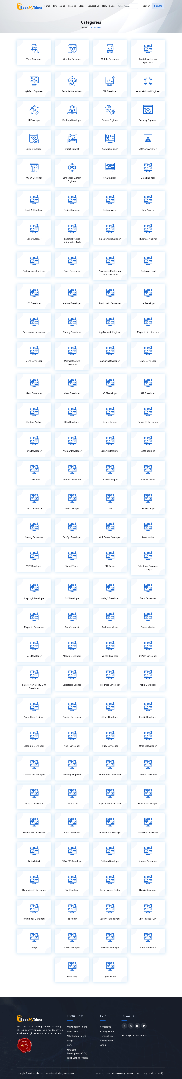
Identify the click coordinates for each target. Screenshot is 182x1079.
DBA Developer (72, 422)
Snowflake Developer (34, 774)
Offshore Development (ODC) (77, 1051)
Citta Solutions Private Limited (43, 1073)
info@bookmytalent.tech (137, 1035)
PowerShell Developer (34, 918)
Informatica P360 (148, 918)
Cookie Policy (106, 1040)
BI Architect (34, 861)
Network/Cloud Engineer (148, 91)
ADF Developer (110, 393)
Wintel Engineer (110, 655)
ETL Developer (34, 238)
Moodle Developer (72, 655)
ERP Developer (110, 91)
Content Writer (110, 210)
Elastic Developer (148, 717)
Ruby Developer (110, 745)
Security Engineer (148, 120)
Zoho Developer (34, 360)
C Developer (34, 479)
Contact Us (93, 5)
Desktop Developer (72, 120)
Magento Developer (34, 627)
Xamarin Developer (110, 360)
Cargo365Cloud (149, 1073)
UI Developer (34, 120)
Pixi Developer (72, 890)
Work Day (72, 976)
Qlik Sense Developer (110, 537)
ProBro (130, 1073)
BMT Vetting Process (77, 1057)
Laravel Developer (148, 774)
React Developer (72, 271)
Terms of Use (107, 1035)
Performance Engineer (34, 271)
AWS (110, 508)
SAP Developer (148, 393)
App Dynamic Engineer (110, 332)
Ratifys (161, 1073)
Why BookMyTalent (77, 1026)
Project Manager (72, 210)
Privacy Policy (107, 1031)
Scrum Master (148, 627)
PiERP (138, 1073)
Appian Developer (72, 717)
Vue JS (34, 947)
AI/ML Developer (110, 717)
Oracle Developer (148, 745)
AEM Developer (72, 508)
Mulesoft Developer (148, 832)
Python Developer (72, 479)
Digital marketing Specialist (148, 61)
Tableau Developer (110, 861)
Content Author (34, 422)
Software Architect (148, 148)
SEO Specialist (148, 450)
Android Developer (72, 303)
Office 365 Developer (72, 861)
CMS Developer (110, 148)
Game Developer (34, 148)
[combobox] (127, 6)
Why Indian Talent (76, 1035)
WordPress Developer (34, 832)
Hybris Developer (148, 890)
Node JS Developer (110, 598)
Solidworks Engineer (110, 918)
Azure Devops (110, 422)
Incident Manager (110, 947)
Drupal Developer (34, 803)
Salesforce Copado (72, 684)
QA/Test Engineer (34, 91)
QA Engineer (72, 803)
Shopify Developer (72, 332)
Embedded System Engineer (72, 179)
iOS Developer (34, 303)
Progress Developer (110, 684)
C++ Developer (148, 508)
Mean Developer (72, 393)
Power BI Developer (148, 422)
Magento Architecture (148, 332)
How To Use (108, 5)
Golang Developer (34, 537)
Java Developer (34, 450)
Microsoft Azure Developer (72, 362)
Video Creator (148, 479)
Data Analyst (148, 210)
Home (47, 5)
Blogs (81, 5)
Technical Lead (148, 271)
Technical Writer (110, 627)
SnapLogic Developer (34, 598)
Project (72, 5)
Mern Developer (34, 393)
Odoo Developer (34, 508)
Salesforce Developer (110, 238)
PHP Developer (72, 598)
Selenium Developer (34, 745)
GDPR (103, 1045)
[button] (146, 6)
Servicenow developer (34, 332)
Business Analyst (148, 238)
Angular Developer (72, 450)
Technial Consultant (72, 91)
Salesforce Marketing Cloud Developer (110, 273)
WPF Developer (34, 566)
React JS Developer (34, 210)
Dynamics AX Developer (34, 890)
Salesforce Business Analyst (148, 568)
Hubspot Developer (148, 803)
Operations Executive (110, 803)
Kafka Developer (148, 684)
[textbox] (127, 6)
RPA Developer (110, 177)
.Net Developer (147, 303)
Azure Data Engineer (34, 717)
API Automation (148, 947)
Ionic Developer (72, 832)
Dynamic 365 (110, 976)
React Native (148, 537)
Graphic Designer (72, 59)
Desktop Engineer (72, 774)
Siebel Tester (72, 566)
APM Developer (72, 947)
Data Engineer (148, 177)
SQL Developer (34, 655)
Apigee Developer (148, 861)
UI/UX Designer (34, 177)
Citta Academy (118, 1073)
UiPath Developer (148, 655)
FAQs (69, 1045)
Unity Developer (148, 360)
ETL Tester (110, 566)
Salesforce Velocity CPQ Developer (34, 686)
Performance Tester (110, 890)
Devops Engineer (110, 120)
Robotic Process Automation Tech (72, 240)
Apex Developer (72, 745)
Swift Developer (148, 598)
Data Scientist (72, 148)
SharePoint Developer (110, 774)
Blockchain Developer (110, 303)
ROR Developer (110, 479)
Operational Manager (110, 832)
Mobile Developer (110, 59)
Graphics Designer (110, 450)
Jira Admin (72, 918)
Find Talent (59, 5)
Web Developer (34, 59)
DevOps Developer (72, 537)
